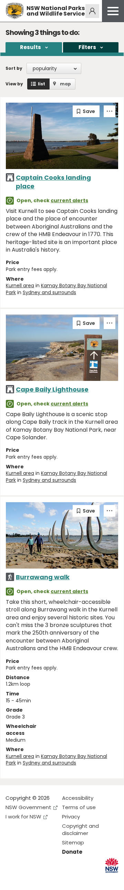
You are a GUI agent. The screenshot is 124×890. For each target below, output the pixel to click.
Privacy (71, 816)
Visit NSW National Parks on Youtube (41, 879)
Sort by (14, 68)
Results (30, 47)
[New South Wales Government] (111, 865)
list (41, 84)
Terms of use (79, 807)
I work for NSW (23, 816)
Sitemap (73, 842)
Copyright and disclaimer (80, 829)
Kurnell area (20, 285)
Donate (72, 851)
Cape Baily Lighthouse (52, 389)
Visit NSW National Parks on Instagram (26, 879)
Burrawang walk (43, 577)
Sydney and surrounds (49, 292)
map (65, 84)
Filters (87, 47)
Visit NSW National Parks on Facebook (12, 879)
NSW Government (28, 807)
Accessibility (77, 798)
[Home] (15, 11)
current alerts (69, 200)
